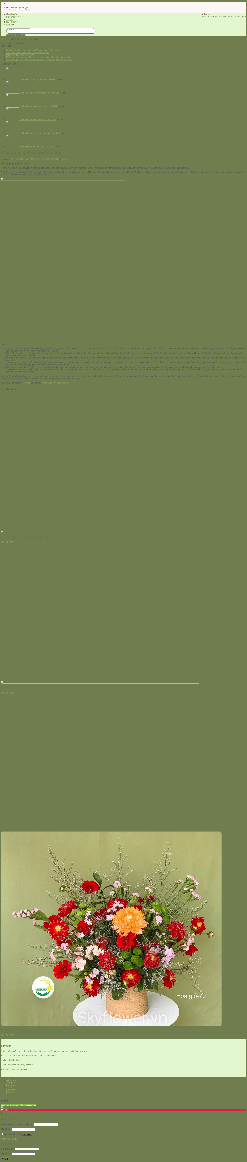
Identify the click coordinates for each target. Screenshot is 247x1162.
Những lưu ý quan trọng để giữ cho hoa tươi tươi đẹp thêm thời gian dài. (39, 57)
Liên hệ (9, 25)
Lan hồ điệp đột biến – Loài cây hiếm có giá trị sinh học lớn (33, 50)
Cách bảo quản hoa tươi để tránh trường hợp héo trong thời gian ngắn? (39, 59)
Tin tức (9, 19)
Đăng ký (5, 1159)
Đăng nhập (27, 1134)
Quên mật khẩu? (9, 1139)
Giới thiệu (11, 22)
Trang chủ (11, 14)
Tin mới (27, 383)
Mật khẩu (6, 1129)
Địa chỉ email (8, 1149)
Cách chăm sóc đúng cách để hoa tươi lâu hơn (27, 52)
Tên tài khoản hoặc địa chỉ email (17, 1124)
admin (64, 159)
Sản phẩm (11, 17)
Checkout (14, 1105)
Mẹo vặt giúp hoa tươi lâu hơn (20, 55)
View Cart (5, 1105)
